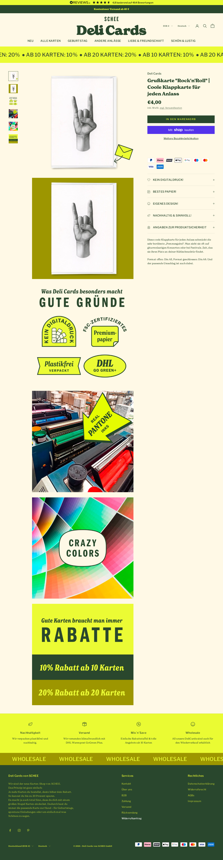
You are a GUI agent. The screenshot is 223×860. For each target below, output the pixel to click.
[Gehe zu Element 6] (13, 139)
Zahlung (126, 801)
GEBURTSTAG (77, 40)
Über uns (127, 789)
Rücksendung (130, 812)
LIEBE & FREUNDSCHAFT (146, 40)
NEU (31, 40)
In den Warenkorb (181, 119)
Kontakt (126, 783)
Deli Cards (154, 73)
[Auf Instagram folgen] (19, 830)
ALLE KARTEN (50, 40)
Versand (126, 806)
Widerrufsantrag (132, 818)
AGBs (191, 795)
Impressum (194, 801)
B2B (124, 795)
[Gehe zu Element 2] (13, 89)
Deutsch (182, 26)
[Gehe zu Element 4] (13, 114)
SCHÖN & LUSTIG (183, 40)
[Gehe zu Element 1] (13, 76)
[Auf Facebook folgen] (10, 830)
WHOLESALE (40, 759)
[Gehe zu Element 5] (13, 126)
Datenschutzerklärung (201, 783)
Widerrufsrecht (197, 789)
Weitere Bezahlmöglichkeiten (181, 138)
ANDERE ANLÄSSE (107, 40)
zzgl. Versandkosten (171, 107)
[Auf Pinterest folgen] (28, 830)
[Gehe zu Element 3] (13, 101)
